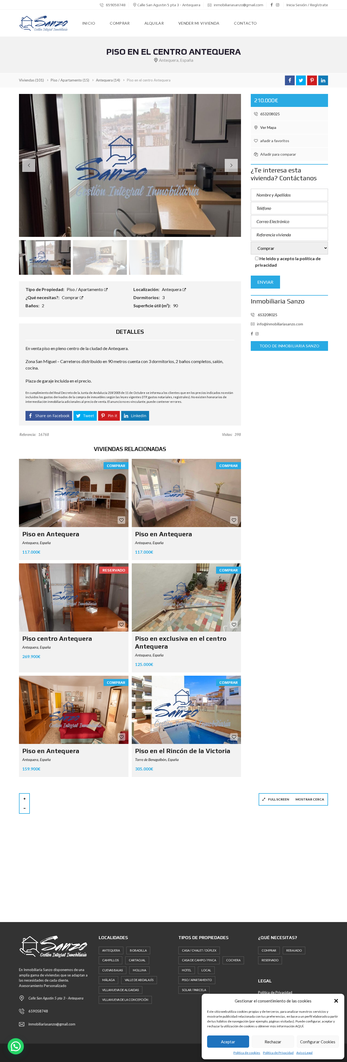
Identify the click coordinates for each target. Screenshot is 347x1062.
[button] (336, 1001)
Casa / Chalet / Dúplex (199, 950)
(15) (70, 80)
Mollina (139, 970)
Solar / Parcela (194, 990)
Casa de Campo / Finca (199, 960)
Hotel (186, 970)
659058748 (115, 5)
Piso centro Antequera (57, 638)
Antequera (172, 289)
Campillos (110, 960)
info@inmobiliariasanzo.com (280, 324)
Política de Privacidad (278, 1053)
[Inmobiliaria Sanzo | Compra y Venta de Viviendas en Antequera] (44, 23)
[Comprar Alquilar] (289, 248)
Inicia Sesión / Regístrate (307, 5)
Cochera (233, 960)
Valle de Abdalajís (139, 980)
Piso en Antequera (50, 534)
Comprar (70, 297)
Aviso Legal (304, 1053)
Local (206, 970)
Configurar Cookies (317, 1041)
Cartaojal (137, 960)
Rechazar (273, 1041)
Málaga (108, 980)
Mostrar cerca (309, 799)
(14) (108, 80)
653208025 (269, 114)
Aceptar (228, 1041)
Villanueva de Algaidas (120, 990)
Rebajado (294, 950)
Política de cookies (246, 1053)
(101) (31, 80)
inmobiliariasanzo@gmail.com (238, 5)
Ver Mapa (267, 127)
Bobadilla (138, 950)
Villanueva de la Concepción (125, 999)
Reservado (270, 960)
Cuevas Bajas (112, 970)
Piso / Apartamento (85, 289)
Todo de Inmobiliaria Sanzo (289, 346)
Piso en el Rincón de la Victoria (182, 750)
